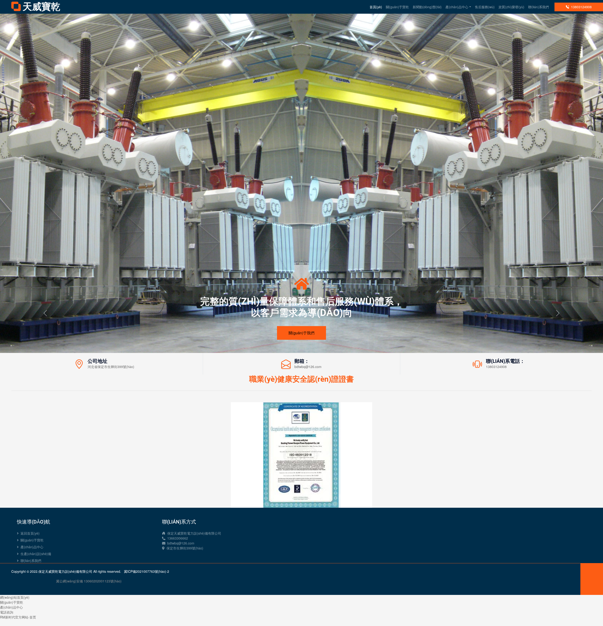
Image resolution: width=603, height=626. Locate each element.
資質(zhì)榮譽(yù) (511, 6)
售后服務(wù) (485, 6)
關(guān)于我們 (301, 333)
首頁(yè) (376, 6)
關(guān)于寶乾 (397, 6)
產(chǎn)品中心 (456, 6)
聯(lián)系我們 (538, 6)
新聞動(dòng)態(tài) (427, 6)
